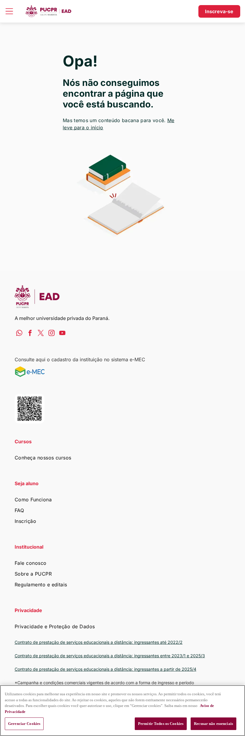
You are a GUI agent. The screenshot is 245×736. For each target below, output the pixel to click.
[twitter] (40, 333)
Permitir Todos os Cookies (160, 723)
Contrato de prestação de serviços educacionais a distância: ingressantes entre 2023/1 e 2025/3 (110, 655)
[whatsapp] (19, 333)
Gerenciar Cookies (24, 723)
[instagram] (51, 333)
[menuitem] (122, 457)
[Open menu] (9, 11)
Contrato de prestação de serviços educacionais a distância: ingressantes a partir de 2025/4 (105, 669)
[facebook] (30, 333)
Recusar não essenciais (213, 723)
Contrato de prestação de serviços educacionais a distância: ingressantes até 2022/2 (99, 642)
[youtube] (62, 333)
